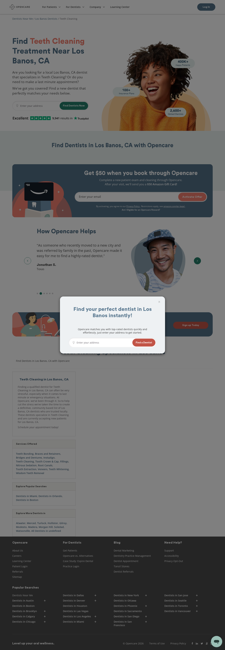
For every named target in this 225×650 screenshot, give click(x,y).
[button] (143, 343)
